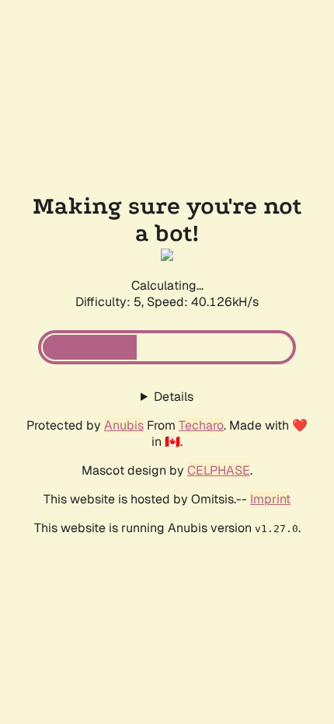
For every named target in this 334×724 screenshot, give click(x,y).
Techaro (201, 425)
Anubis (124, 425)
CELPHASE (218, 470)
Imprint (270, 499)
